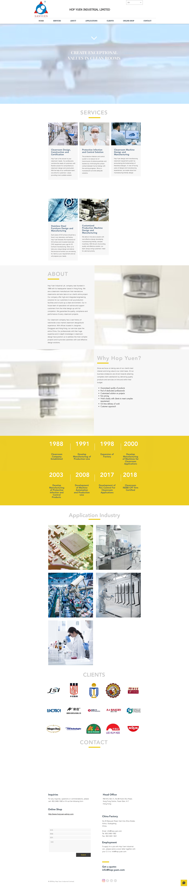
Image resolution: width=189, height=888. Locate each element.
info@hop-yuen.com (114, 831)
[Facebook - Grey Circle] (107, 880)
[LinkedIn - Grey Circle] (111, 880)
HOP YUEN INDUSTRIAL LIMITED (89, 9)
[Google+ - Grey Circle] (115, 880)
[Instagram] (103, 880)
